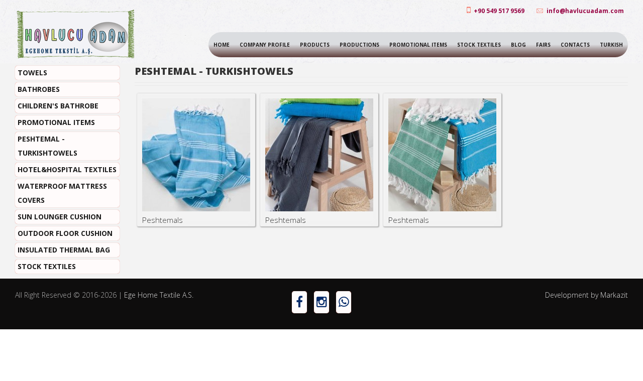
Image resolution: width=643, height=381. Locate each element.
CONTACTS (575, 44)
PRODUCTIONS (359, 44)
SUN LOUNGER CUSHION (59, 216)
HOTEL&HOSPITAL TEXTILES (67, 169)
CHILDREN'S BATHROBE (58, 105)
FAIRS (543, 44)
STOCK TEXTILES (479, 44)
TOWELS (32, 72)
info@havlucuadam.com (585, 11)
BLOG (518, 44)
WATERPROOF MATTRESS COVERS (62, 193)
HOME (221, 44)
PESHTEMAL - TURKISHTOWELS (47, 146)
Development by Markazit (586, 295)
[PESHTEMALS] (196, 154)
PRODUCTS (315, 44)
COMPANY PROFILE (265, 44)
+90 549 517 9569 (498, 11)
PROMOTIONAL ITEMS (418, 44)
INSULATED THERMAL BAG (64, 250)
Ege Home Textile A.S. (158, 295)
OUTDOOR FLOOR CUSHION (65, 233)
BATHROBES (39, 89)
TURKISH (611, 44)
